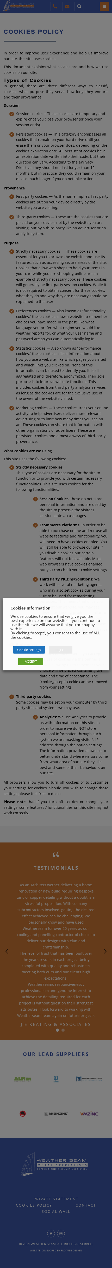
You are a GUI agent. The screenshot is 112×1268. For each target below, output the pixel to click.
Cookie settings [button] (29, 649)
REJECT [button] (60, 649)
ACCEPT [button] (31, 661)
